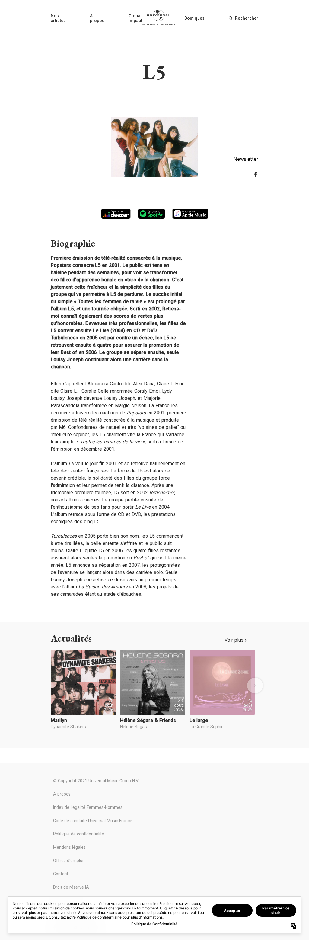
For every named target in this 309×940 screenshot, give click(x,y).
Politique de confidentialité (78, 833)
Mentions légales (69, 847)
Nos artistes (58, 18)
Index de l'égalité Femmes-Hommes (88, 807)
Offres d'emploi (68, 860)
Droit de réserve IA (71, 887)
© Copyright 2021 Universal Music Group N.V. (96, 780)
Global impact (135, 18)
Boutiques (194, 18)
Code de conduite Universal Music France (92, 820)
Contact (60, 873)
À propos (97, 18)
